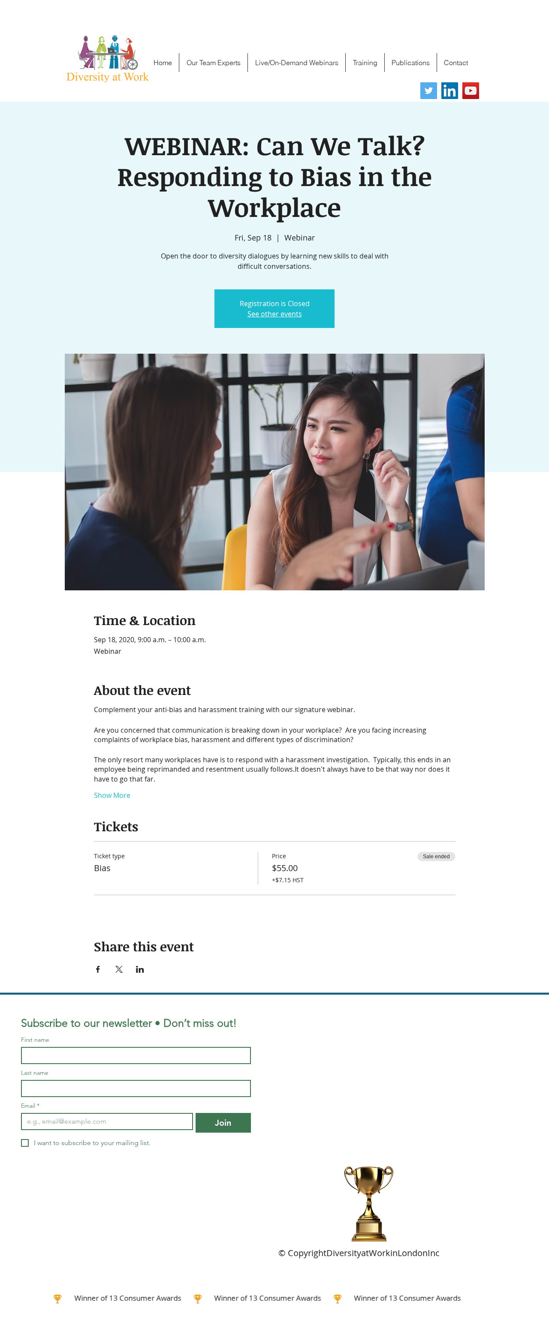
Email (30, 1106)
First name (35, 1039)
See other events (274, 314)
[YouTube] (470, 90)
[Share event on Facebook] (98, 969)
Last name (34, 1072)
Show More (112, 795)
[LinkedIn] (449, 90)
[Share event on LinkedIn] (140, 969)
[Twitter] (428, 90)
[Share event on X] (119, 969)
